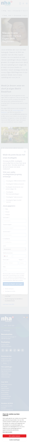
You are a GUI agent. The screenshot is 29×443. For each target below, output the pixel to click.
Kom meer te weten (7, 432)
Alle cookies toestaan (14, 436)
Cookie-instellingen (14, 439)
